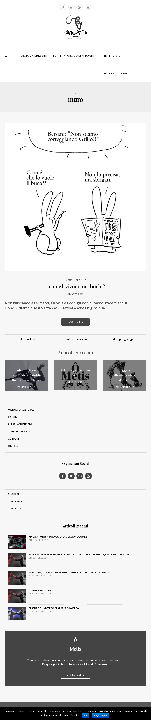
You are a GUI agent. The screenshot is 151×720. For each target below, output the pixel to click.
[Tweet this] (119, 339)
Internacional (116, 73)
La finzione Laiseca (41, 590)
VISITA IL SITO (75, 675)
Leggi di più (100, 715)
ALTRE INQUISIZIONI (20, 424)
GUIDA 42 (13, 438)
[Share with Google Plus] (125, 339)
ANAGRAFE (14, 493)
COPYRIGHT (15, 501)
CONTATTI (14, 508)
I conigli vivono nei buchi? (75, 286)
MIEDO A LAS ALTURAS (21, 409)
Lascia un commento (76, 339)
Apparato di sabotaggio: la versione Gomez (58, 536)
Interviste (112, 55)
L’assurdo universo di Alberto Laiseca (54, 608)
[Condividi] (114, 339)
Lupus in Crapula (75, 280)
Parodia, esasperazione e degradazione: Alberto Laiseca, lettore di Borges (79, 554)
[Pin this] (131, 339)
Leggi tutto (75, 322)
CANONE (13, 416)
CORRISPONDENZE (19, 431)
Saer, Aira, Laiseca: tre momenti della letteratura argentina (70, 572)
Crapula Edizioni (33, 55)
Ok (85, 715)
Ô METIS (13, 445)
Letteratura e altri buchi (73, 55)
